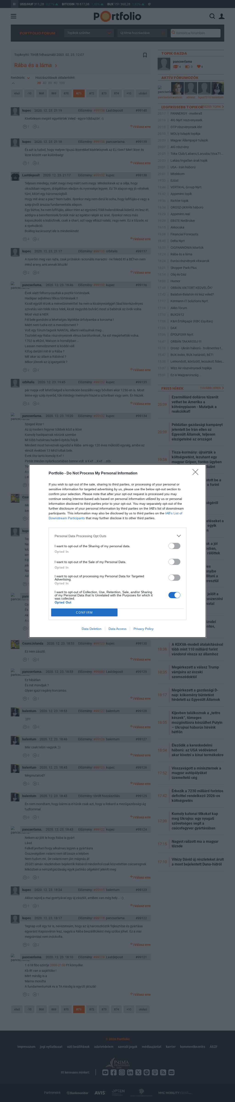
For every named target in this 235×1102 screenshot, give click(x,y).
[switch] (174, 546)
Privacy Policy (144, 629)
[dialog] (117, 551)
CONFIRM (84, 612)
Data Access (117, 629)
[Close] (197, 473)
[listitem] (117, 535)
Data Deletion (91, 629)
